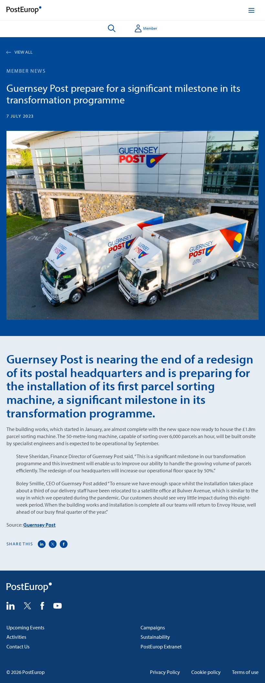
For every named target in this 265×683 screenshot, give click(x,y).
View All (24, 52)
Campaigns (153, 627)
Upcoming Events (25, 627)
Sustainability (155, 637)
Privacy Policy (165, 672)
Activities (16, 637)
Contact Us (17, 646)
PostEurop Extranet (161, 646)
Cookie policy (206, 672)
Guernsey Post (39, 524)
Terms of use (245, 672)
